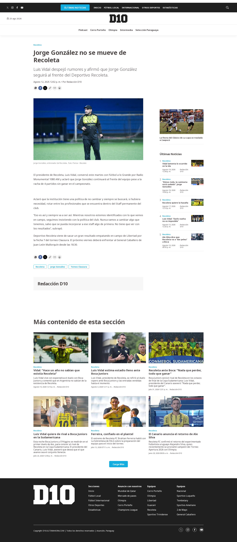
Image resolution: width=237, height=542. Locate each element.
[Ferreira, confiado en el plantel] (118, 411)
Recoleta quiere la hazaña (175, 202)
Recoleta (37, 45)
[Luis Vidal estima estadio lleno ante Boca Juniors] (118, 347)
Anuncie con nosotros (130, 486)
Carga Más (118, 464)
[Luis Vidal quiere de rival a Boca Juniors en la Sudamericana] (60, 411)
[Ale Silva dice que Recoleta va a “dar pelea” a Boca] (197, 236)
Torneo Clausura (79, 266)
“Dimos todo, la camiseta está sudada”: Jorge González (174, 184)
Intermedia (126, 30)
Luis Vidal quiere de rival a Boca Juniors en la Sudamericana (60, 435)
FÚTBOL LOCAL (111, 7)
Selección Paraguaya (147, 30)
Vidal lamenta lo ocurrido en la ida (174, 164)
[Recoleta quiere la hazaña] (197, 202)
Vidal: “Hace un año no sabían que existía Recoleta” (56, 371)
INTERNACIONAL (130, 7)
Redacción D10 (53, 284)
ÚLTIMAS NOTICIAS (75, 7)
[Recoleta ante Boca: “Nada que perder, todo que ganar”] (176, 347)
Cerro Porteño (98, 30)
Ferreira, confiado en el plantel (112, 434)
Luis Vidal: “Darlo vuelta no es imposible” (174, 219)
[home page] (118, 18)
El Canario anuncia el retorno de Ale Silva (173, 435)
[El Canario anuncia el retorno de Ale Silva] (176, 411)
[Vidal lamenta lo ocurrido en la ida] (197, 163)
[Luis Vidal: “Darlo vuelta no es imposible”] (197, 218)
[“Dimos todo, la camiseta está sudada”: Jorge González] (197, 181)
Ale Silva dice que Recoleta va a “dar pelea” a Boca (174, 239)
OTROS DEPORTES (151, 7)
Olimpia (112, 30)
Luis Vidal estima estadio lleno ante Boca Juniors (115, 371)
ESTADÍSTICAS (170, 7)
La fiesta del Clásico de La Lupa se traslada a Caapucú (181, 139)
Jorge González (57, 266)
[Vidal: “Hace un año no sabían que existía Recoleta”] (60, 347)
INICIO (97, 7)
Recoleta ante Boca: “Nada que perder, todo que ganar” (175, 371)
